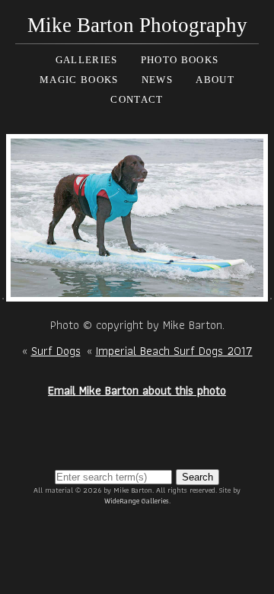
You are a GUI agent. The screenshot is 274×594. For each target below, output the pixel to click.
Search (197, 477)
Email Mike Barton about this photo (137, 390)
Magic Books (79, 79)
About (215, 79)
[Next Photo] (137, 292)
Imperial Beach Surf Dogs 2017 (174, 350)
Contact (136, 99)
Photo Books (179, 59)
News (157, 79)
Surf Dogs (56, 350)
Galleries (87, 59)
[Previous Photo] (3, 292)
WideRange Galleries (136, 500)
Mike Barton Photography (137, 25)
